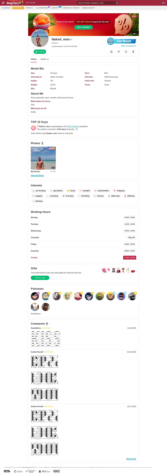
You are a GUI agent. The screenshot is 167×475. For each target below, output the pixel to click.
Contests (54, 8)
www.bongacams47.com (29, 467)
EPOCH (47, 467)
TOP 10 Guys (72, 126)
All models (6, 8)
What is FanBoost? (128, 46)
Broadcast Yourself (71, 8)
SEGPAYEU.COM (57, 467)
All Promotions (42, 8)
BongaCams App (88, 8)
